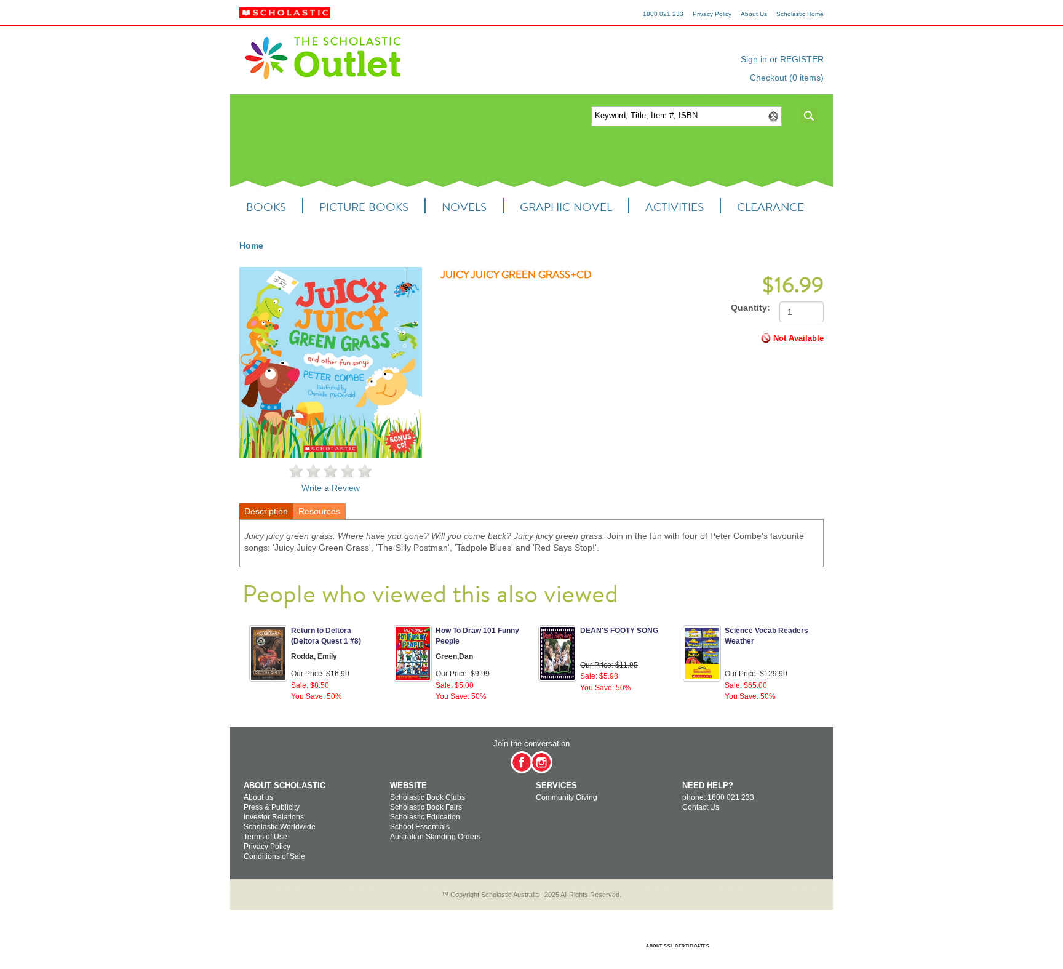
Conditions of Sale (274, 856)
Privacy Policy (712, 13)
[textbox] (678, 116)
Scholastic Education (425, 817)
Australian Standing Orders (435, 836)
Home (251, 245)
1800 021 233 (663, 13)
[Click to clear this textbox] (772, 116)
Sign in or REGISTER (782, 59)
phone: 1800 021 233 (718, 797)
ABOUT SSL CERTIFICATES (677, 946)
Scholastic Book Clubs (427, 797)
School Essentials (420, 827)
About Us (754, 13)
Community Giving (566, 797)
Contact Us (700, 807)
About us (258, 797)
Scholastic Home (800, 13)
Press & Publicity (272, 807)
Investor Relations (274, 817)
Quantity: (750, 308)
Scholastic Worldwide (280, 827)
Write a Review (330, 488)
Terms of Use (265, 836)
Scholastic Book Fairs (426, 807)
